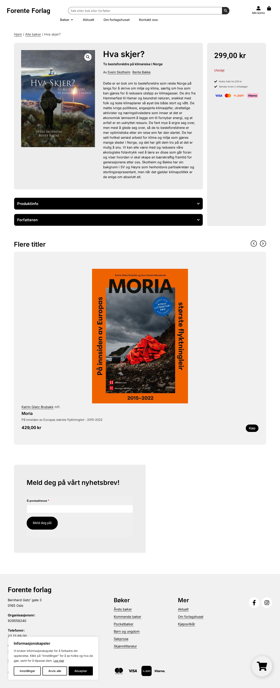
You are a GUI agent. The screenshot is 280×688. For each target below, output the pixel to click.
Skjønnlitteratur (125, 646)
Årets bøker (123, 609)
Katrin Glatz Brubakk (37, 407)
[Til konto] (258, 8)
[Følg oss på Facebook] (254, 602)
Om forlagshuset (190, 617)
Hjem (18, 34)
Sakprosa (121, 639)
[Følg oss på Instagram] (267, 602)
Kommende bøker (127, 617)
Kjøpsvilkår (186, 624)
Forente (28, 11)
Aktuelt (183, 609)
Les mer (58, 660)
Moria (27, 413)
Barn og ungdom (127, 631)
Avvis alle (54, 671)
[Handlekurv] (271, 8)
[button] (88, 57)
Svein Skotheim (119, 72)
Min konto (258, 13)
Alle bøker (33, 34)
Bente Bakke (141, 72)
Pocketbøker (123, 624)
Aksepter (80, 671)
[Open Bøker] (72, 19)
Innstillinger (27, 671)
